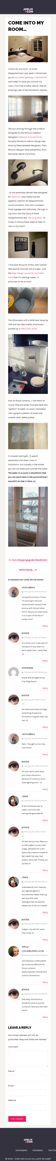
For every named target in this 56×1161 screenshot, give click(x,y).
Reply (45, 626)
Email (11, 1085)
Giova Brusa (28, 587)
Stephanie (27, 668)
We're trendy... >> (28, 569)
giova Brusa (28, 734)
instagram (21, 1150)
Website (12, 1100)
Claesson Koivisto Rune (30, 137)
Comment (13, 1046)
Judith (25, 633)
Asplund (15, 196)
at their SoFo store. (28, 328)
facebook (37, 1150)
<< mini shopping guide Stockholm (28, 559)
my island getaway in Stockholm (31, 77)
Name (11, 1071)
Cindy (25, 796)
